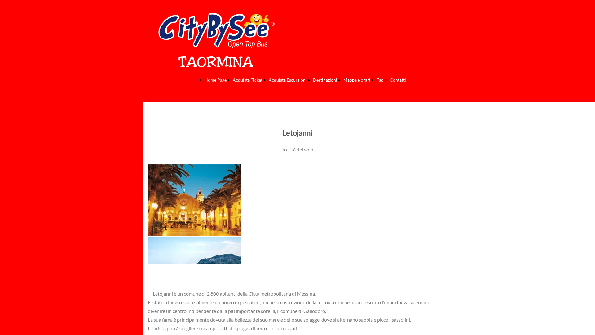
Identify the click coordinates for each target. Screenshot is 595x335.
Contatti (398, 80)
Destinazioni (325, 80)
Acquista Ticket (247, 80)
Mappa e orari (356, 80)
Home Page (216, 80)
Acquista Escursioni (288, 80)
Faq (380, 80)
